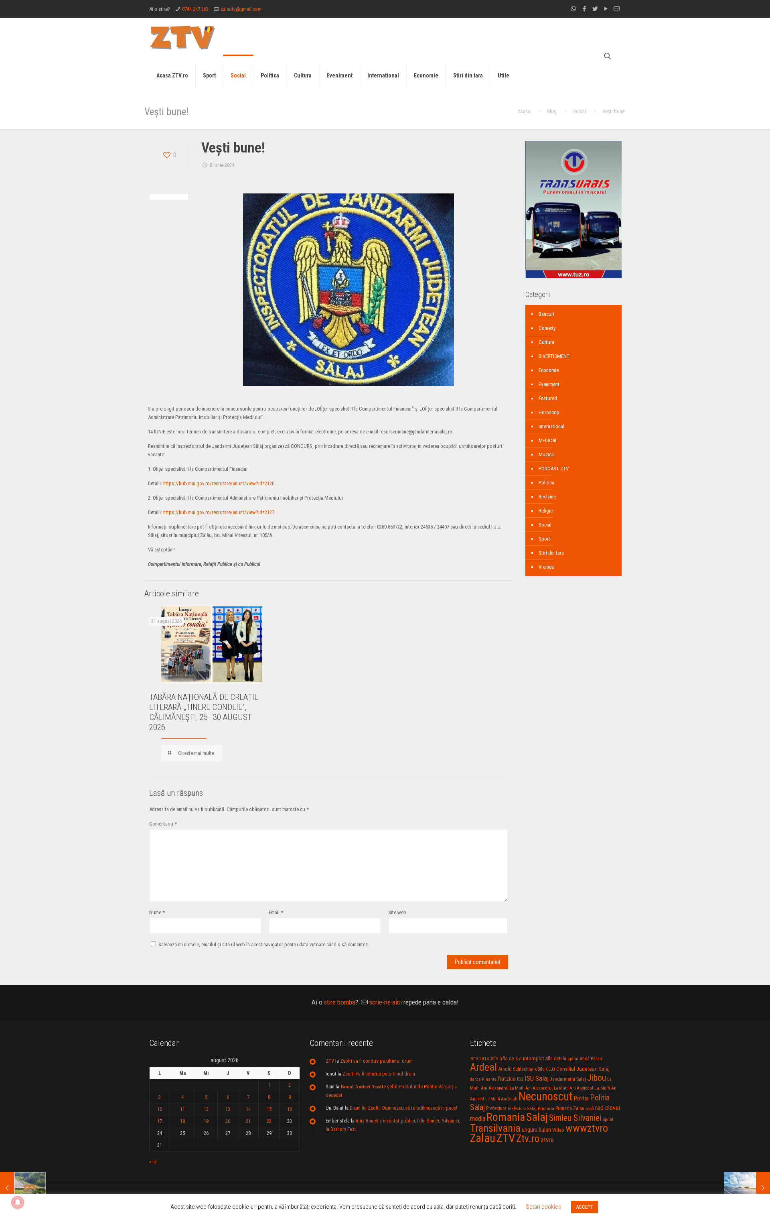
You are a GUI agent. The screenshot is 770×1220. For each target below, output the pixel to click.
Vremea (546, 567)
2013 (474, 1058)
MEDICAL (548, 440)
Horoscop (549, 412)
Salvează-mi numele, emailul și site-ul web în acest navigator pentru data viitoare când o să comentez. (263, 944)
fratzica (507, 1078)
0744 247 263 (195, 9)
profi (590, 1108)
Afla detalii (555, 1058)
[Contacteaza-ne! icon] (616, 8)
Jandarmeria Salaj (568, 1079)
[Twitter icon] (595, 8)
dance (475, 1079)
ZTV (330, 1061)
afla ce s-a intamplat (521, 1058)
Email (276, 912)
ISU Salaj (537, 1078)
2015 (494, 1058)
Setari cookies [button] (543, 1206)
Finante (489, 1079)
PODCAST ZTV (554, 469)
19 (206, 1121)
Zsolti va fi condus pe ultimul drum (376, 1061)
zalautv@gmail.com (241, 9)
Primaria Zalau (569, 1108)
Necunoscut (546, 1096)
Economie (549, 370)
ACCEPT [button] (584, 1207)
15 (269, 1109)
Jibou (596, 1078)
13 (227, 1109)
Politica (546, 483)
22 (269, 1121)
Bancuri (546, 314)
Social (579, 111)
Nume (157, 912)
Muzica (546, 454)
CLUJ (550, 1069)
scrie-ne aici (385, 1002)
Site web (397, 912)
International (551, 426)
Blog (552, 111)
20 (227, 1121)
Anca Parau (591, 1058)
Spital (608, 1119)
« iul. (154, 1162)
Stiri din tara (551, 553)
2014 (484, 1058)
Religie (546, 511)
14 (248, 1109)
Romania (505, 1117)
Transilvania (495, 1128)
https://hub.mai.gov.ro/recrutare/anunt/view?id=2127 (218, 512)
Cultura (546, 342)
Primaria (546, 1108)
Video (558, 1130)
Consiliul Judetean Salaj (583, 1068)
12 (206, 1109)
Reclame (547, 497)
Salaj (537, 1117)
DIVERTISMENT (554, 356)
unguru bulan (536, 1129)
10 (159, 1109)
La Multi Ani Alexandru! (531, 1088)
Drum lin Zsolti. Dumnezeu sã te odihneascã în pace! (403, 1108)
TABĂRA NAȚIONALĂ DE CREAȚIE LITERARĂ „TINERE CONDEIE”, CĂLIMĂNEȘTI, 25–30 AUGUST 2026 (203, 712)
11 (182, 1109)
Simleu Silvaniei (575, 1118)
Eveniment (549, 384)
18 (182, 1121)
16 (289, 1109)
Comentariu (163, 824)
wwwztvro (586, 1128)
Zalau (482, 1138)
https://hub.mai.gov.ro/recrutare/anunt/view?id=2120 (218, 483)
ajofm (572, 1058)
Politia (581, 1098)
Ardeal (483, 1067)
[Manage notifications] (17, 1202)
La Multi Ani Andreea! (573, 1088)
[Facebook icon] (584, 8)
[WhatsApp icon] (573, 8)
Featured (548, 398)
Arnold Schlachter (516, 1069)
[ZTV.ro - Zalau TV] (182, 37)
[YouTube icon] (606, 8)
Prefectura (496, 1108)
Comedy (547, 328)
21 (248, 1121)
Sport (544, 539)
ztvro (547, 1140)
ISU (520, 1079)
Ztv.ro (527, 1139)
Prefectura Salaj (522, 1108)
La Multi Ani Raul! (501, 1099)
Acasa (524, 111)
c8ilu (540, 1069)
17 (159, 1121)
